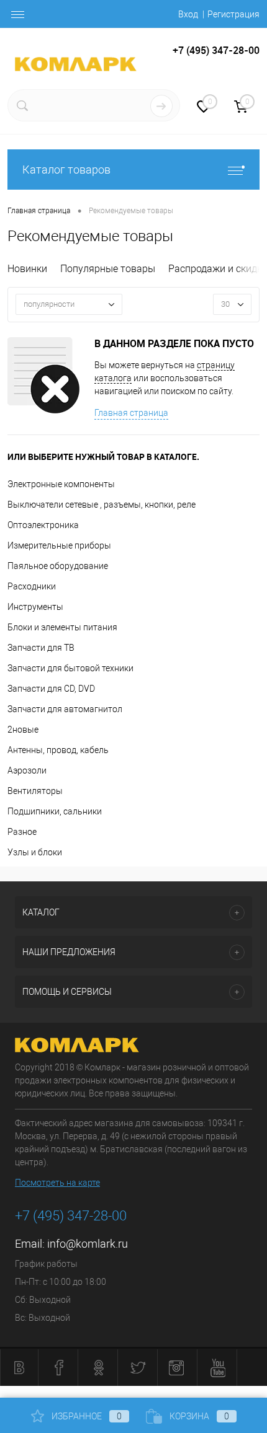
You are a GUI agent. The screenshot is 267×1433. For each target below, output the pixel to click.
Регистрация (233, 14)
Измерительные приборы (59, 545)
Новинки (27, 269)
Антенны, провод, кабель (58, 750)
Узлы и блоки (34, 852)
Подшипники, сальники (54, 811)
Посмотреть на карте (57, 1183)
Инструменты (35, 607)
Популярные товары (107, 269)
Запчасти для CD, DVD (51, 689)
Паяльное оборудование (57, 566)
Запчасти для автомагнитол (64, 709)
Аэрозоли (27, 770)
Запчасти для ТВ (41, 648)
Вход (188, 14)
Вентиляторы (35, 791)
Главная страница (131, 413)
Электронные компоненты (61, 484)
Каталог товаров (66, 169)
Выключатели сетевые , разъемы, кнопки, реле (101, 504)
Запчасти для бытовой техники (70, 668)
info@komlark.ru (87, 1243)
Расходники (31, 586)
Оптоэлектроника (43, 525)
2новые (22, 729)
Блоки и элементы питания (62, 627)
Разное (22, 832)
